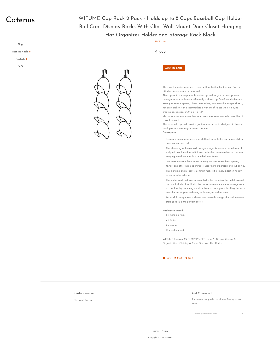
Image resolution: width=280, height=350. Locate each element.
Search (156, 331)
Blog (20, 44)
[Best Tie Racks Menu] (29, 52)
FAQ (20, 66)
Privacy (165, 331)
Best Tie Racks (20, 52)
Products (20, 59)
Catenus (168, 338)
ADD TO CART (173, 68)
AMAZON (160, 42)
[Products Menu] (26, 59)
